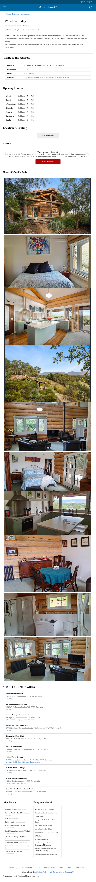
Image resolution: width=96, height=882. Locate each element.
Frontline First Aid (16, 809)
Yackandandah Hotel (14, 694)
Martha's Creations (16, 842)
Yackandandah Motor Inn (16, 704)
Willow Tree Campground (16, 778)
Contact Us (79, 868)
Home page (13, 868)
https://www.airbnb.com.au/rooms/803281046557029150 (46, 78)
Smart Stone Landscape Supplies (46, 813)
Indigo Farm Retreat (14, 757)
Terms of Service (65, 868)
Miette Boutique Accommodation (19, 715)
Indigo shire (15, 14)
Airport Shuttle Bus (41, 839)
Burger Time (39, 816)
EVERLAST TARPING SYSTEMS (46, 832)
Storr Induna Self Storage (13, 852)
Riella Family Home (14, 747)
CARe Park (38, 836)
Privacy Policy (49, 868)
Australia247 (48, 7)
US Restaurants (56, 872)
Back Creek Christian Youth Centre (20, 789)
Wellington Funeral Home (43, 825)
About (37, 868)
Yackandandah (25, 14)
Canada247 (69, 872)
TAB (11, 818)
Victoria (8, 14)
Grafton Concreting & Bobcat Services (15, 838)
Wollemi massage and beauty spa (46, 854)
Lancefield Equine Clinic (43, 829)
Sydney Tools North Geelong (44, 809)
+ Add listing (27, 868)
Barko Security (15, 822)
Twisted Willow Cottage (15, 768)
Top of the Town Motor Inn (17, 725)
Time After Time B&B (15, 736)
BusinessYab (41, 872)
